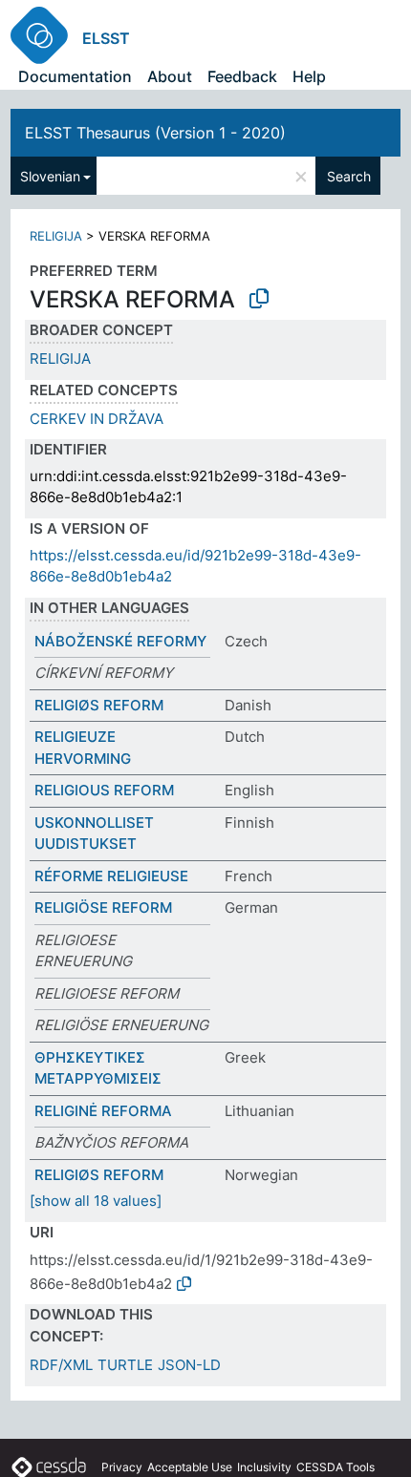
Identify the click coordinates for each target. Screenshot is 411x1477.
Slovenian (50, 176)
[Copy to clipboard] (259, 299)
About (169, 76)
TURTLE (125, 1365)
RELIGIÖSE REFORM (103, 907)
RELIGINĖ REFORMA (103, 1111)
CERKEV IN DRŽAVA (96, 419)
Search (349, 176)
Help (309, 76)
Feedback (242, 76)
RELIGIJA (56, 235)
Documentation (75, 76)
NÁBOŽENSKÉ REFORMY (120, 641)
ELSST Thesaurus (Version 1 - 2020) (155, 132)
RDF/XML (61, 1365)
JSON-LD (189, 1365)
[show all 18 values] (96, 1201)
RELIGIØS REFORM (98, 705)
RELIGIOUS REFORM (104, 790)
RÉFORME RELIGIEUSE (111, 876)
